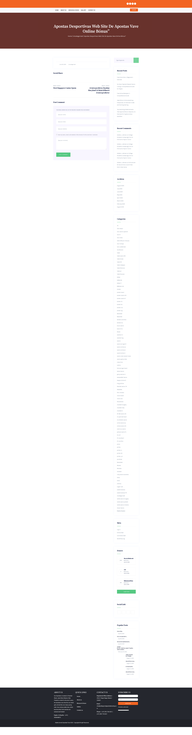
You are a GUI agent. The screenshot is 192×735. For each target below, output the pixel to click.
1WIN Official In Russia (123, 240)
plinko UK (119, 453)
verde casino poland (122, 502)
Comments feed (121, 535)
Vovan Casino (120, 508)
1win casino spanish (122, 231)
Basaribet (119, 316)
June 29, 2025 (62, 64)
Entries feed (120, 532)
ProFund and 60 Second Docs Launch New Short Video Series (126, 165)
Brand (118, 332)
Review (119, 465)
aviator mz (120, 307)
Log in (118, 529)
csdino (119, 365)
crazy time (120, 362)
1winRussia (120, 250)
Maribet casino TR (122, 386)
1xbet (118, 253)
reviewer (119, 471)
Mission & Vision (74, 10)
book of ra (119, 329)
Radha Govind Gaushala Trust (62, 722)
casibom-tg (120, 338)
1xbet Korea (120, 259)
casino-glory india (122, 359)
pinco (118, 444)
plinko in (119, 450)
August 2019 (120, 207)
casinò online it (121, 353)
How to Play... (120, 631)
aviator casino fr (121, 298)
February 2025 (121, 204)
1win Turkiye (120, 243)
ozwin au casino (121, 429)
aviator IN (119, 301)
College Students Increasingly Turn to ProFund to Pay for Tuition (125, 137)
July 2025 (119, 188)
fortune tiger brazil (122, 368)
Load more (126, 591)
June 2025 (120, 191)
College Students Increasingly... (129, 655)
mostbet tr (120, 410)
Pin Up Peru (120, 441)
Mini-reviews (120, 392)
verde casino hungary (123, 498)
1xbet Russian (120, 274)
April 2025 (120, 198)
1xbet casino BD (121, 256)
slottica (119, 483)
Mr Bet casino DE (121, 414)
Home (56, 10)
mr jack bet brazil (122, 417)
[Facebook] (128, 4)
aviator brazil (120, 292)
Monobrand (120, 401)
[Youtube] (133, 4)
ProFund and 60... (129, 666)
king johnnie (120, 383)
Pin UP (118, 435)
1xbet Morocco (121, 268)
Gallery (83, 10)
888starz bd (120, 286)
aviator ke (119, 304)
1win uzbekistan (121, 247)
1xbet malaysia (121, 265)
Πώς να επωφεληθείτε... (122, 636)
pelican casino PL (121, 432)
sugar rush (120, 486)
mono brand (120, 395)
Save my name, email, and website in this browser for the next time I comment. (78, 134)
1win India (119, 237)
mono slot (120, 398)
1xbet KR (119, 262)
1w (117, 225)
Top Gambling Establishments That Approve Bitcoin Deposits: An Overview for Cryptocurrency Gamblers (126, 113)
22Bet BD (119, 280)
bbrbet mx (120, 322)
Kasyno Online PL (121, 380)
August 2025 (120, 185)
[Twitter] (130, 4)
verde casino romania (123, 505)
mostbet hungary (121, 404)
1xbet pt (119, 271)
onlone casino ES (121, 426)
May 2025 (119, 195)
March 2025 (120, 201)
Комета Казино (121, 511)
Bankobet (119, 313)
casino (119, 341)
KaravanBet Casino (122, 377)
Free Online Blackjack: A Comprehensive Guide (123, 94)
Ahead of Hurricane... (130, 661)
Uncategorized (78, 36)
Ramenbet (120, 462)
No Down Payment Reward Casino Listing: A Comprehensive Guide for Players (126, 86)
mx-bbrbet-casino (122, 420)
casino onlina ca (121, 347)
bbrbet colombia (121, 319)
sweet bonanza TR (122, 492)
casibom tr (120, 335)
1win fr (119, 234)
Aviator (119, 289)
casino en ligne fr (121, 344)
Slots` (118, 480)
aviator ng (119, 310)
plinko (119, 447)
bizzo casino (120, 325)
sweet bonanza (121, 489)
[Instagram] (135, 4)
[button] (134, 9)
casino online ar (121, 350)
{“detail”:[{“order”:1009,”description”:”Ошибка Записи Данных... (125, 648)
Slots (118, 477)
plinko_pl (120, 456)
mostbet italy (120, 407)
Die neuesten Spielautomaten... (123, 641)
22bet (118, 277)
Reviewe (119, 468)
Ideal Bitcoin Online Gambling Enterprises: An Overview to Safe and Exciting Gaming (125, 103)
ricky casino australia (123, 474)
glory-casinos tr (121, 374)
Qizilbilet (119, 459)
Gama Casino (120, 371)
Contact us (91, 10)
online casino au (121, 423)
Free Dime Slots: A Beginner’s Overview (125, 78)
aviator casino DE (121, 295)
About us (63, 10)
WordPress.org (121, 538)
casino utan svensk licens (124, 356)
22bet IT (119, 283)
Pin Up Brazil (120, 438)
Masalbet (119, 389)
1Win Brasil (120, 228)
